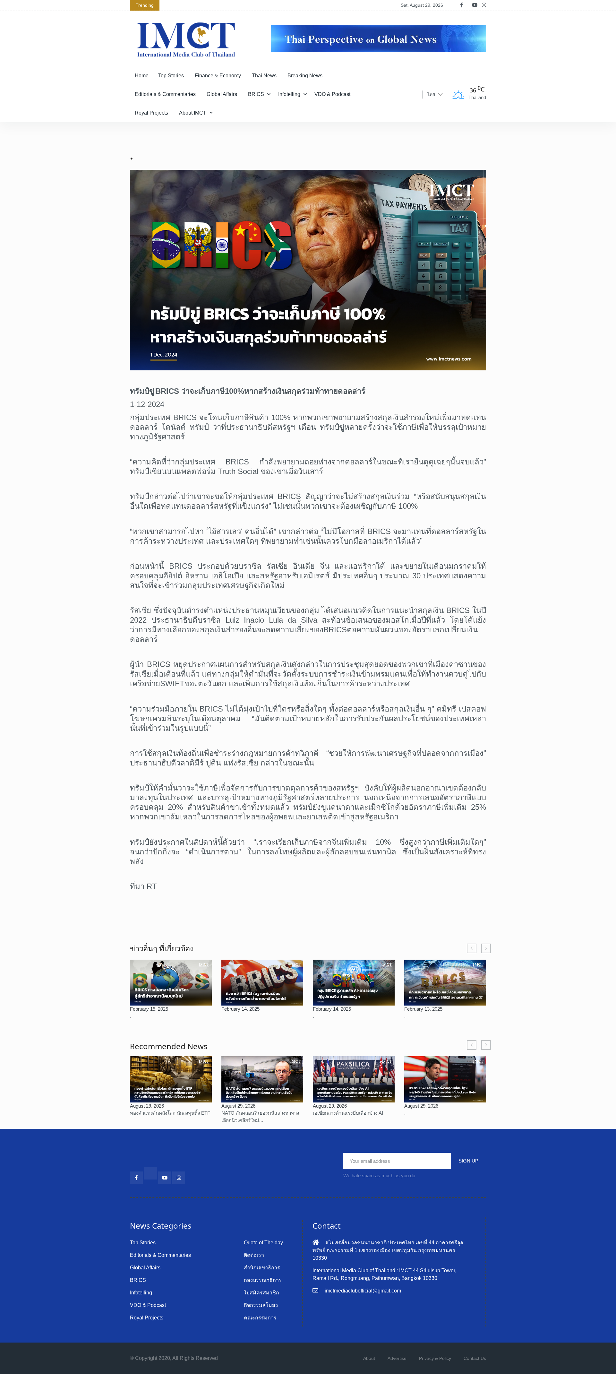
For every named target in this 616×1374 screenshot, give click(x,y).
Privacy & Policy (435, 1358)
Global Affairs (222, 94)
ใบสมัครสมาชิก (261, 1292)
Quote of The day (263, 1242)
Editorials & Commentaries (165, 94)
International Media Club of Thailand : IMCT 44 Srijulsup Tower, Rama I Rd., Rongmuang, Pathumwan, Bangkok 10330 (384, 1274)
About (369, 1358)
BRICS (256, 94)
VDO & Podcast (332, 94)
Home (142, 75)
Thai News (264, 75)
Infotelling (289, 94)
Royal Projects (151, 113)
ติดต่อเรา (254, 1255)
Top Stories (171, 75)
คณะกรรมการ (260, 1317)
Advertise (397, 1358)
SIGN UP (468, 1160)
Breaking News (304, 75)
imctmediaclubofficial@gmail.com (363, 1290)
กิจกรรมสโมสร (261, 1305)
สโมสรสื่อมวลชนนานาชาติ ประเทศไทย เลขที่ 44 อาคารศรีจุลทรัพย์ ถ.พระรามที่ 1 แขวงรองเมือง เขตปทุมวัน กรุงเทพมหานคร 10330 (387, 1250)
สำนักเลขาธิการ (262, 1267)
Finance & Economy (218, 75)
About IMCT (192, 113)
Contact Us (475, 1358)
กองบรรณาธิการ (263, 1280)
